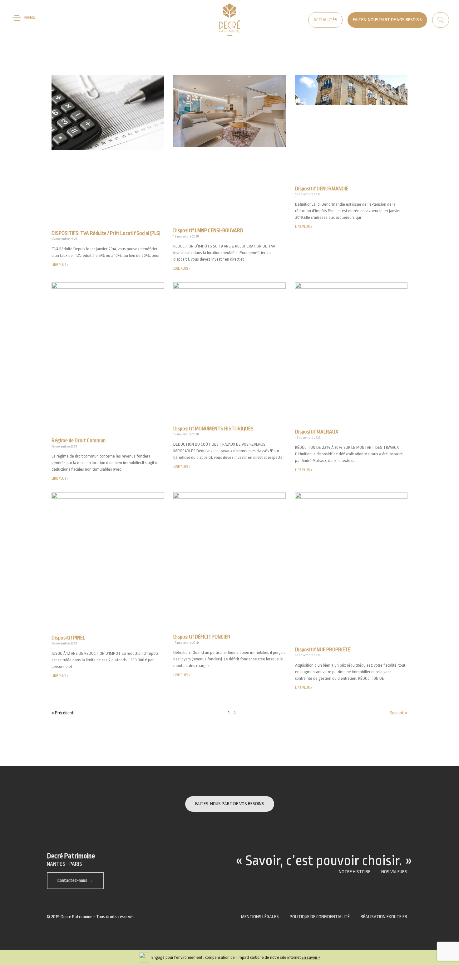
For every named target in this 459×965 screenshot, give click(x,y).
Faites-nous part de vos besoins (387, 19)
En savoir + (311, 957)
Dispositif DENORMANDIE (321, 189)
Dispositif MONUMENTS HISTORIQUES (213, 429)
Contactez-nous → (75, 880)
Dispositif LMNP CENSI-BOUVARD (208, 230)
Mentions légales (260, 916)
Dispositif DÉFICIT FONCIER (201, 637)
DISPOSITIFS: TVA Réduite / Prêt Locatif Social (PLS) (106, 233)
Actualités (325, 19)
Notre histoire (354, 871)
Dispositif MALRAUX (316, 432)
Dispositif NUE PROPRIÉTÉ (323, 650)
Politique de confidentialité (320, 916)
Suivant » (398, 713)
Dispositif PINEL (68, 638)
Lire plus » (60, 265)
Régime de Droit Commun (79, 440)
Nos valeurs (394, 871)
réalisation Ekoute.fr (384, 916)
